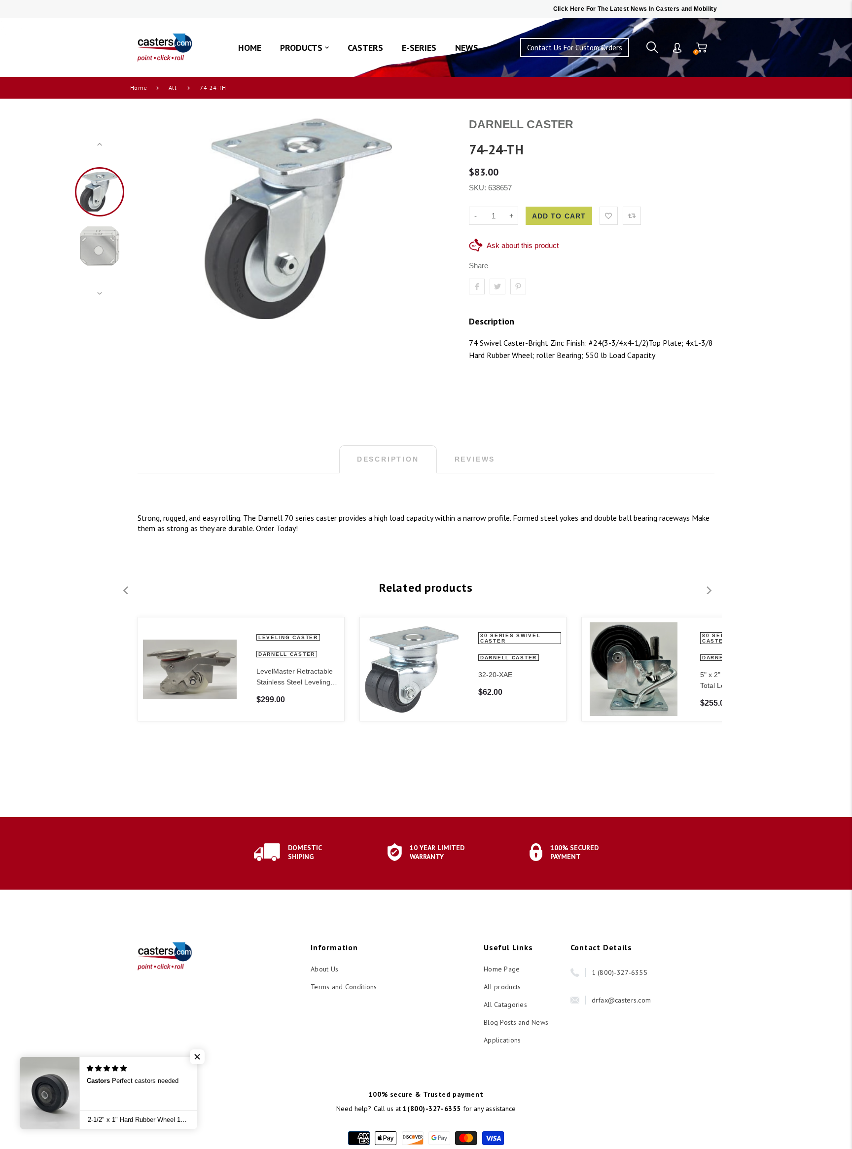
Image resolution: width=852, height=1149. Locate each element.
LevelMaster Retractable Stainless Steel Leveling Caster (294, 677)
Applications (502, 1040)
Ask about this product (523, 245)
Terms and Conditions (344, 986)
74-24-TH (213, 87)
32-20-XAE (495, 675)
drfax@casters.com (621, 1000)
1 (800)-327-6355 (619, 972)
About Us (324, 969)
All (173, 87)
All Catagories (505, 1004)
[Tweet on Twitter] (497, 286)
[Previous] (158, 219)
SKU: (478, 187)
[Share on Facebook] (477, 286)
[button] (197, 1056)
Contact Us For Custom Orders (574, 47)
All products (502, 986)
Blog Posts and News (516, 1022)
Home (138, 87)
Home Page (502, 969)
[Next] (438, 219)
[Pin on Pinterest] (518, 286)
